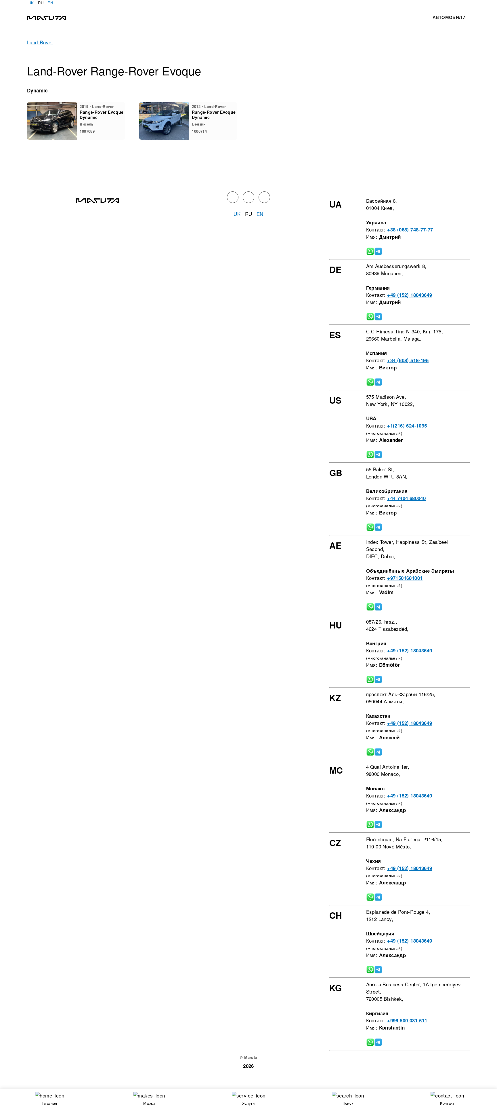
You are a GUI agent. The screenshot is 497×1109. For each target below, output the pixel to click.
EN (50, 2)
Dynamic (37, 90)
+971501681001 (405, 577)
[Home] (46, 17)
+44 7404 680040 (406, 498)
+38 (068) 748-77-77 (410, 229)
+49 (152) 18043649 (409, 294)
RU (40, 2)
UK (31, 2)
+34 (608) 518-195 (408, 360)
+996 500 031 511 (407, 1020)
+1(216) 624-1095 (407, 425)
